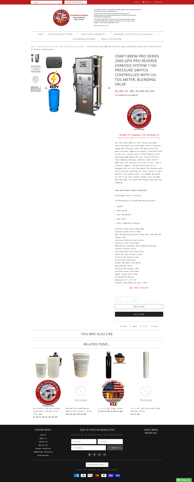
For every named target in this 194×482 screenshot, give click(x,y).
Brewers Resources (43, 448)
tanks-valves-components (93, 34)
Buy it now (139, 314)
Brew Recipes (43, 455)
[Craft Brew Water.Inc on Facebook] (94, 454)
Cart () (147, 2)
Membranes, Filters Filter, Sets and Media (134, 34)
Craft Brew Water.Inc (91, 470)
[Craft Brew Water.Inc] (97, 18)
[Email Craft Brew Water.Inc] (104, 454)
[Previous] (46, 88)
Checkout (158, 2)
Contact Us (43, 442)
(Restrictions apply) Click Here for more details (139, 138)
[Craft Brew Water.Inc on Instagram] (99, 454)
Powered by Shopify (110, 470)
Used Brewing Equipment (84, 39)
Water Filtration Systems (60, 34)
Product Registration (111, 39)
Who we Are (43, 445)
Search (43, 435)
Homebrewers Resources (43, 452)
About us (43, 438)
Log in (136, 2)
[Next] (108, 88)
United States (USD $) (75, 2)
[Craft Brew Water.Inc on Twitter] (89, 454)
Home (40, 34)
